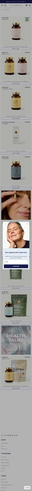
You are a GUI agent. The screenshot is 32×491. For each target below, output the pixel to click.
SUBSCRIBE (16, 266)
